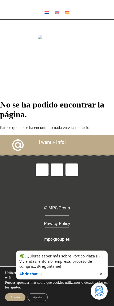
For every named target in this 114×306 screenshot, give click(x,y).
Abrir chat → (30, 273)
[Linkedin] (71, 169)
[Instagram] (57, 169)
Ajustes (37, 297)
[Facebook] (42, 169)
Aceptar (15, 297)
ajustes (15, 287)
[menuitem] (47, 12)
